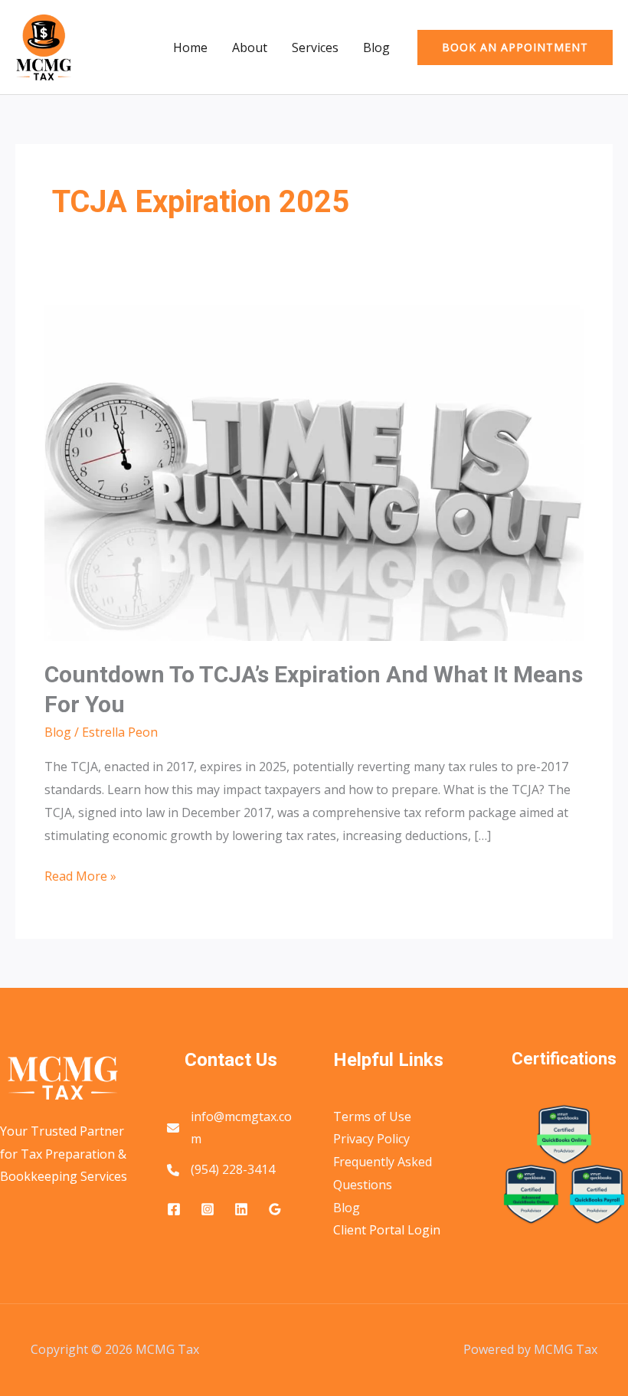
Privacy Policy (371, 1138)
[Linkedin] (241, 1209)
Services (315, 47)
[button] (515, 47)
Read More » (80, 877)
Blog (376, 47)
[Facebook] (174, 1209)
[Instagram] (207, 1209)
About (249, 47)
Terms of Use (372, 1116)
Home (190, 47)
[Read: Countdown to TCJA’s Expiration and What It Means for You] (313, 471)
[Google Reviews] (275, 1209)
